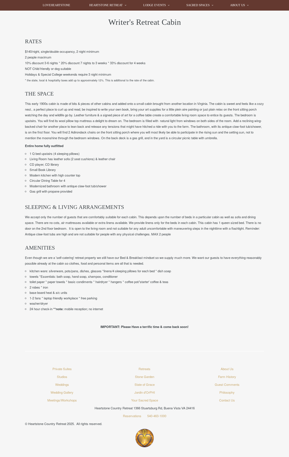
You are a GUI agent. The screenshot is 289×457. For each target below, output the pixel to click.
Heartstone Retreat (106, 5)
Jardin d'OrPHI (144, 392)
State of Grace (145, 384)
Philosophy (227, 392)
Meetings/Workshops (62, 400)
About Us (237, 5)
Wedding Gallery (62, 392)
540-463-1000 (156, 416)
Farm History (227, 376)
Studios (62, 376)
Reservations (132, 416)
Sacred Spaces (198, 5)
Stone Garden (144, 376)
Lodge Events (154, 5)
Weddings (62, 384)
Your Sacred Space (144, 400)
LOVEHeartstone (56, 5)
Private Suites (62, 369)
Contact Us (227, 400)
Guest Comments (227, 384)
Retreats (144, 369)
